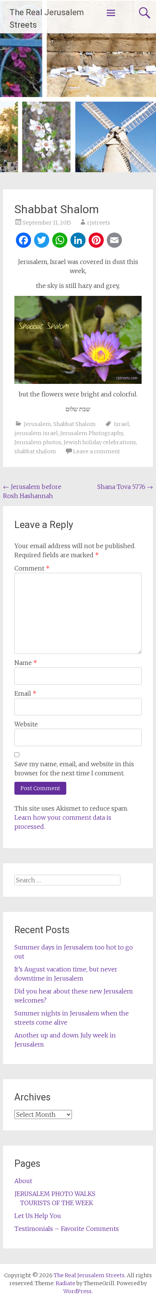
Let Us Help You (37, 1216)
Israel (121, 424)
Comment (32, 568)
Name (25, 662)
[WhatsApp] (60, 241)
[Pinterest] (96, 241)
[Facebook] (23, 241)
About (23, 1181)
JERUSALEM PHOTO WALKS (54, 1194)
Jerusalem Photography (91, 433)
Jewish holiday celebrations (100, 442)
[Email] (114, 241)
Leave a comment (96, 451)
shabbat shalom (35, 451)
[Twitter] (42, 241)
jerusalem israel (36, 433)
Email (25, 693)
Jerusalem (37, 424)
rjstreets (98, 222)
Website (26, 724)
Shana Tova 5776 (125, 486)
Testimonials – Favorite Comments (66, 1228)
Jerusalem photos (37, 442)
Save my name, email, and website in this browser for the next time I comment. (74, 768)
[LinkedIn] (78, 241)
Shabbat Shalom (74, 424)
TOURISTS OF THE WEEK (56, 1203)
